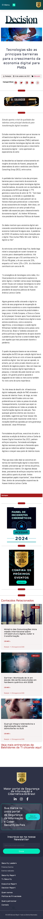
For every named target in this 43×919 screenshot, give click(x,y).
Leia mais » (7, 641)
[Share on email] (32, 82)
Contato (5, 905)
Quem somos (7, 892)
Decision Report (9, 888)
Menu (7, 5)
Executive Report (9, 884)
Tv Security (7, 879)
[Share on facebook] (16, 82)
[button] (33, 817)
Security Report (9, 875)
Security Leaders (9, 863)
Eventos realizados (8, 871)
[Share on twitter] (21, 82)
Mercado (37, 76)
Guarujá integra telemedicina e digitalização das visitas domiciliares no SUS (19, 726)
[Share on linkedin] (27, 82)
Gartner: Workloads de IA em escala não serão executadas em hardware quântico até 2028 (20, 680)
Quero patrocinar (9, 901)
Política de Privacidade (11, 896)
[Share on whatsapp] (38, 82)
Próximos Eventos (7, 867)
